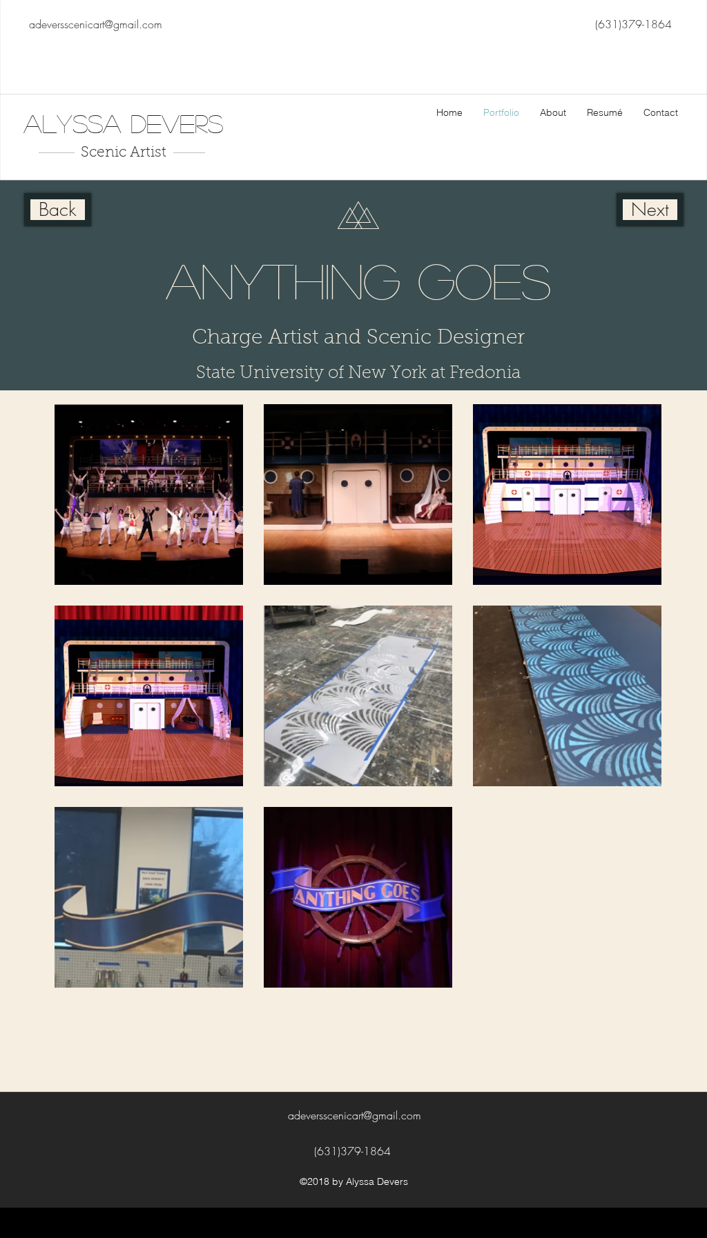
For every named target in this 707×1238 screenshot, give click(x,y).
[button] (149, 494)
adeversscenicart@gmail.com (95, 24)
